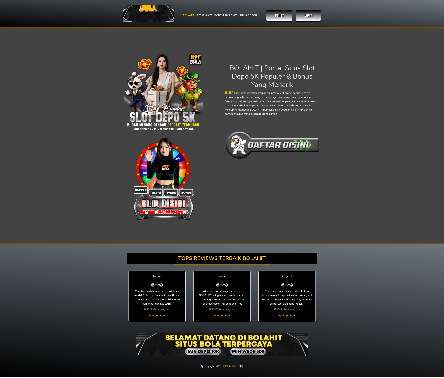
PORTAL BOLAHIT (225, 15)
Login (308, 15)
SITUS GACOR (248, 15)
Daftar (279, 15)
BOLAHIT (188, 15)
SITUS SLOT (204, 15)
